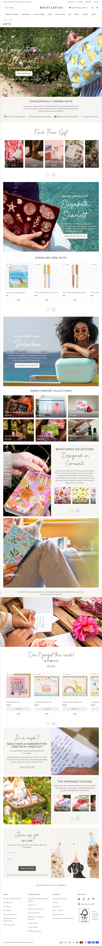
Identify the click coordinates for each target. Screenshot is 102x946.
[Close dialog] (15, 448)
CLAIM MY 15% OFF (64, 482)
